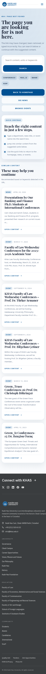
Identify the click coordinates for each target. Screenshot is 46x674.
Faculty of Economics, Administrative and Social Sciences (23, 592)
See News (23, 100)
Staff (4, 644)
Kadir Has (5, 566)
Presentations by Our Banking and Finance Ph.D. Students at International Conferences (22, 202)
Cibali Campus (7, 548)
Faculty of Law (7, 587)
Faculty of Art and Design (11, 605)
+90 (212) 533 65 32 (13, 527)
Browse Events (23, 108)
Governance (6, 544)
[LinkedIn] (13, 487)
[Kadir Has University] (9, 4)
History (4, 570)
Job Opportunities (29, 658)
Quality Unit (6, 658)
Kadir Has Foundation (10, 574)
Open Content (12, 229)
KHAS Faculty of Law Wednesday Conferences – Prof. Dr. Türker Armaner (22, 297)
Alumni (4, 631)
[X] (3, 487)
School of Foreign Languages (13, 609)
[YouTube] (23, 487)
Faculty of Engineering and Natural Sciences (18, 601)
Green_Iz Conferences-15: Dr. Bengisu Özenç (20, 434)
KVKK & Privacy (7, 662)
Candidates (6, 635)
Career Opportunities (10, 553)
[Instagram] (8, 487)
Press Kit (19, 662)
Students (5, 627)
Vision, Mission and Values (12, 557)
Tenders (16, 658)
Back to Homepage (23, 92)
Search (23, 68)
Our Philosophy (7, 561)
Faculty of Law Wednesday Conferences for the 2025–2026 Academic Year (22, 250)
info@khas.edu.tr (11, 531)
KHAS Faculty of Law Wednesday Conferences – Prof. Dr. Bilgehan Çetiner (22, 343)
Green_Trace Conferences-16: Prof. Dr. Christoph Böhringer (21, 389)
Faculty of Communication (12, 596)
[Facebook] (18, 487)
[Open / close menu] (42, 4)
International (7, 640)
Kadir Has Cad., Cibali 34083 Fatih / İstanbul (22, 523)
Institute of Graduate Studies (13, 614)
